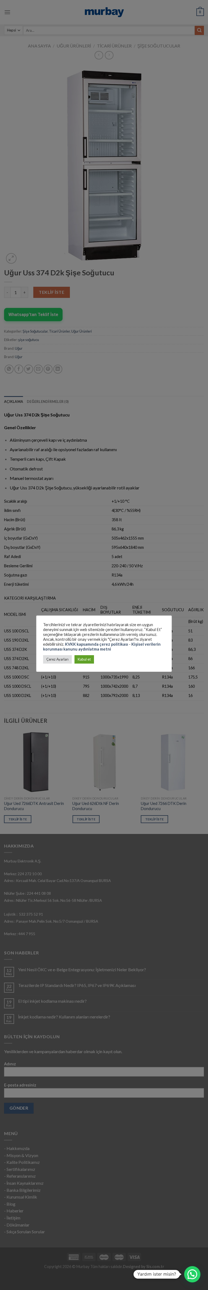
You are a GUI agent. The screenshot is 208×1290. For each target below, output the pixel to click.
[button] (192, 1274)
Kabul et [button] (84, 659)
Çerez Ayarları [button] (57, 659)
